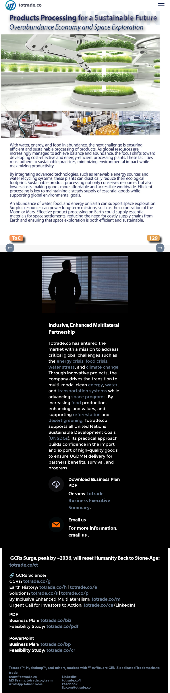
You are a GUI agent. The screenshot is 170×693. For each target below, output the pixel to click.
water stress (61, 367)
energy (95, 384)
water (111, 384)
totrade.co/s (44, 593)
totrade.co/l (71, 680)
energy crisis (70, 361)
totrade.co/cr (60, 650)
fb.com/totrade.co (76, 687)
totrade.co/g (36, 581)
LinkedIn (69, 677)
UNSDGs (59, 438)
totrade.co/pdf (62, 626)
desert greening (65, 420)
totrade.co (30, 5)
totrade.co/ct (23, 565)
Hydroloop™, (37, 668)
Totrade (15, 668)
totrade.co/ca (98, 605)
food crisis (96, 361)
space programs (88, 396)
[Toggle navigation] (161, 5)
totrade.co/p (75, 593)
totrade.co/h (53, 587)
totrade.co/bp (56, 644)
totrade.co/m (106, 599)
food (76, 402)
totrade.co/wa (33, 684)
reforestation (86, 414)
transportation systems (82, 390)
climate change (102, 367)
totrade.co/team (40, 680)
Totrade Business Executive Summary (89, 500)
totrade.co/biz (56, 620)
